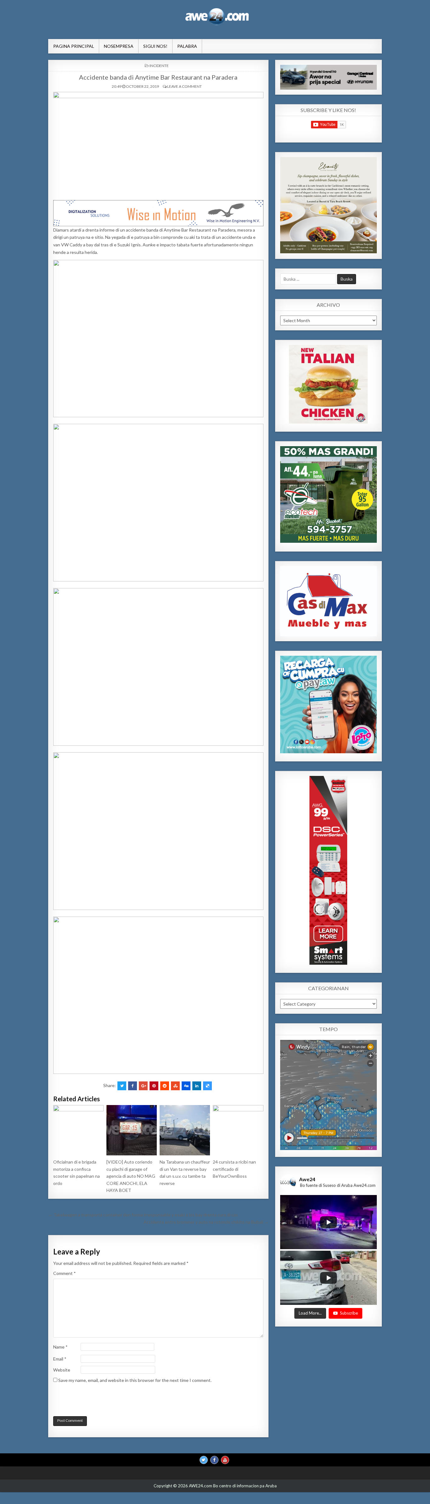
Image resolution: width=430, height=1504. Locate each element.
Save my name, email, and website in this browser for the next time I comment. (135, 1380)
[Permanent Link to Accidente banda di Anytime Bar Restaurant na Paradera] (158, 144)
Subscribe (349, 1313)
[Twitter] (204, 1460)
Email (59, 1358)
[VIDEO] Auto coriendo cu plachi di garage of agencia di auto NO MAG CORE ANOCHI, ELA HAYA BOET (130, 1176)
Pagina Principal (73, 46)
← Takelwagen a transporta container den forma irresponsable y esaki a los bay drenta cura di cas (143, 1214)
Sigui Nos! (155, 46)
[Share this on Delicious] (207, 1085)
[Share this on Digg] (186, 1085)
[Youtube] (225, 1460)
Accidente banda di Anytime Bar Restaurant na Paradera (158, 77)
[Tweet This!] (121, 1085)
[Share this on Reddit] (164, 1085)
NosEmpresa (118, 46)
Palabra (187, 46)
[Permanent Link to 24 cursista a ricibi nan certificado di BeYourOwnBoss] (238, 1130)
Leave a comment (184, 86)
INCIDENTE (159, 65)
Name (60, 1347)
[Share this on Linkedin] (196, 1085)
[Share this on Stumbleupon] (175, 1085)
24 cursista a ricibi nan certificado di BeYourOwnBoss (234, 1169)
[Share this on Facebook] (132, 1085)
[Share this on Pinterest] (154, 1085)
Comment (64, 1273)
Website (61, 1369)
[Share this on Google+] (143, 1085)
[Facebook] (214, 1460)
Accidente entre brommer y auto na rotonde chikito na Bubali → (206, 1222)
